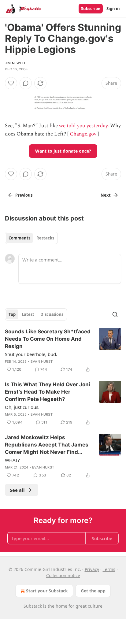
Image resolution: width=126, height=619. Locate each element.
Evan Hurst (42, 361)
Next (106, 195)
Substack (33, 606)
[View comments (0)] (26, 83)
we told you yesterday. (84, 126)
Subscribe (90, 8)
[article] (63, 350)
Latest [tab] (28, 314)
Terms (109, 569)
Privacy (92, 569)
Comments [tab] (19, 238)
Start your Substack (47, 591)
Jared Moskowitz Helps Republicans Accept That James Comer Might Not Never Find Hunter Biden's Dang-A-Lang (46, 445)
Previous (23, 195)
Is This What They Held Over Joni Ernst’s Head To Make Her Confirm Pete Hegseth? (47, 391)
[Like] (11, 83)
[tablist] (31, 238)
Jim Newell (15, 63)
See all (17, 490)
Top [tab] (12, 314)
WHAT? (12, 460)
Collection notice (63, 575)
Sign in (113, 8)
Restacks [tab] (45, 238)
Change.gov (83, 134)
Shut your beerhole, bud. (31, 354)
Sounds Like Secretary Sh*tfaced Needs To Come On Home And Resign (48, 338)
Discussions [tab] (51, 314)
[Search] (115, 314)
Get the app (93, 591)
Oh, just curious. (22, 407)
